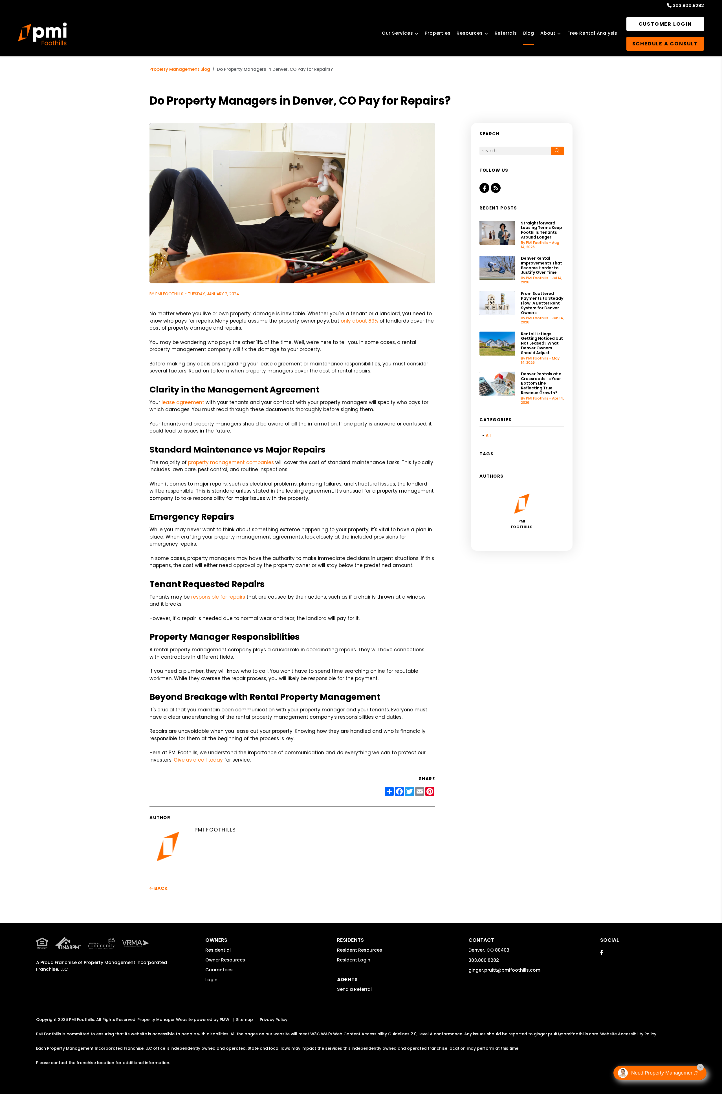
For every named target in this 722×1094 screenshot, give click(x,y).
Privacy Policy (273, 1019)
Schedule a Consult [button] (665, 43)
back (160, 888)
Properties (437, 33)
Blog (528, 33)
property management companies (231, 462)
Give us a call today (198, 759)
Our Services (397, 33)
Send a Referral (354, 989)
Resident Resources (359, 950)
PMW (224, 1019)
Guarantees (219, 970)
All (488, 435)
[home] (42, 34)
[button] (484, 188)
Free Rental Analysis (592, 33)
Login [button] (211, 979)
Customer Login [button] (665, 23)
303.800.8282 (688, 5)
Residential (218, 950)
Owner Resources (225, 960)
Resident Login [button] (353, 960)
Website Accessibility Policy (628, 1034)
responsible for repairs (218, 597)
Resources (470, 33)
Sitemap (244, 1019)
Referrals (506, 33)
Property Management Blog (179, 69)
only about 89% (359, 320)
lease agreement (183, 402)
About (548, 33)
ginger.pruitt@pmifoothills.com (504, 970)
